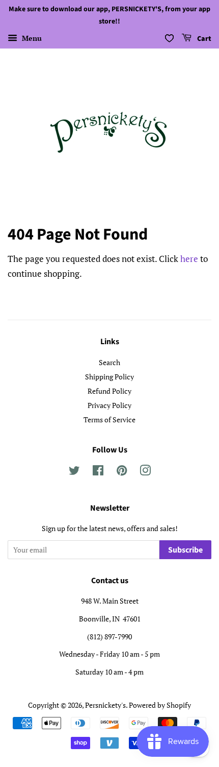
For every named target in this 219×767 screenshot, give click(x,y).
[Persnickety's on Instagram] (145, 472)
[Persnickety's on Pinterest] (121, 472)
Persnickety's (105, 705)
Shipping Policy (109, 376)
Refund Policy (109, 391)
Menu (31, 38)
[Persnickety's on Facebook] (98, 472)
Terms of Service (109, 419)
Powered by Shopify (160, 705)
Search (109, 362)
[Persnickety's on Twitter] (74, 472)
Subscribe (185, 550)
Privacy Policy (109, 405)
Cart (203, 39)
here (189, 259)
